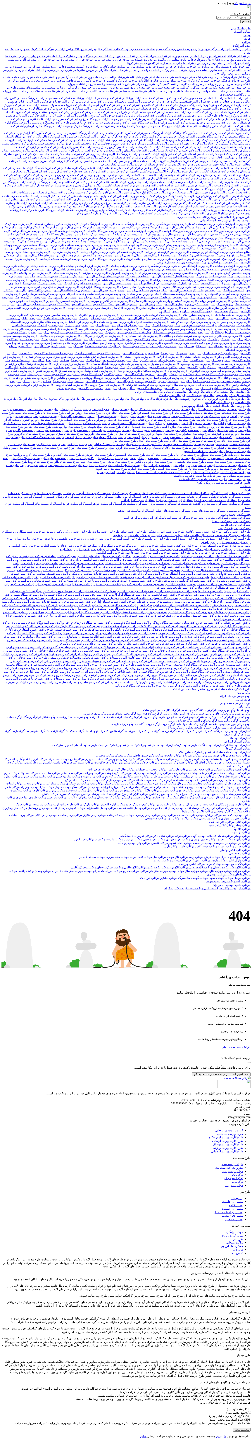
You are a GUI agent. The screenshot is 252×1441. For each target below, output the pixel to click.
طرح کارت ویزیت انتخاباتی (227, 1151)
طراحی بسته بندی (232, 1164)
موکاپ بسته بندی (240, 755)
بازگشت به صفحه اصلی (236, 1047)
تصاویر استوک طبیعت (206, 727)
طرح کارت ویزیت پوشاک (228, 1144)
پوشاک (124, 49)
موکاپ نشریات (191, 755)
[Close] (249, 1062)
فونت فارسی (242, 699)
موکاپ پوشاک (123, 755)
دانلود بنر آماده (241, 49)
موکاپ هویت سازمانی (215, 755)
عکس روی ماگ (174, 49)
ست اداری (136, 49)
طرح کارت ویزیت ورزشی (227, 1147)
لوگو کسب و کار (233, 1178)
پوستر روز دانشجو (232, 1201)
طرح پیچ (221, 1436)
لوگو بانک (237, 1174)
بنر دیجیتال (236, 1198)
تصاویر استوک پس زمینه (235, 727)
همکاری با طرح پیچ (231, 1246)
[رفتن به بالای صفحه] (237, 1078)
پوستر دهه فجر (234, 1219)
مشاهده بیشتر (241, 1429)
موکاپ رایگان (234, 1232)
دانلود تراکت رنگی (221, 49)
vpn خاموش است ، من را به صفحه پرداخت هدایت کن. (221, 1074)
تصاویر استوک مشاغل (180, 727)
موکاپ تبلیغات (172, 755)
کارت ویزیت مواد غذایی (229, 1130)
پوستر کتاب (236, 1205)
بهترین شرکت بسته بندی (228, 1167)
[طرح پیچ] (238, 10)
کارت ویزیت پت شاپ (230, 1133)
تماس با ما (236, 1253)
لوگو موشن (244, 692)
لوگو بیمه (237, 1181)
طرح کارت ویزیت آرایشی (227, 1140)
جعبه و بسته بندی (153, 49)
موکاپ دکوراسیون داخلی (147, 755)
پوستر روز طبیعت (232, 1208)
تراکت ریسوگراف (54, 49)
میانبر (143, 1436)
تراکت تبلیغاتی (234, 1242)
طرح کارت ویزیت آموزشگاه (226, 1137)
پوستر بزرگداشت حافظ (229, 1212)
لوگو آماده (244, 706)
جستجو (245, 21)
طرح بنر (238, 1239)
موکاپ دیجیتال (105, 755)
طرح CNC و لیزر (76, 49)
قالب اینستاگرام (110, 49)
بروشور (205, 49)
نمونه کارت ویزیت (232, 1235)
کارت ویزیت (192, 49)
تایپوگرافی (93, 49)
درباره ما (237, 1249)
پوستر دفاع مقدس (232, 1215)
